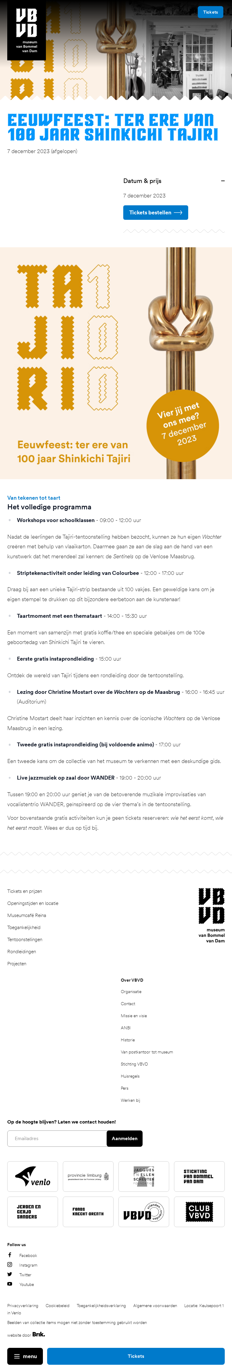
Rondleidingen (21, 951)
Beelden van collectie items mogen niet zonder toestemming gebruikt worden (77, 1322)
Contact (128, 1003)
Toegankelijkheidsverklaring (101, 1305)
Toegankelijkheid (23, 927)
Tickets (136, 1356)
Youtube (26, 1284)
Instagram (28, 1265)
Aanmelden (124, 1138)
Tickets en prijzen (24, 891)
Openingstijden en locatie (32, 903)
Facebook (28, 1255)
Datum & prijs (142, 180)
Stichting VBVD (134, 1064)
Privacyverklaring (22, 1305)
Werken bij (130, 1100)
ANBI (126, 1027)
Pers (124, 1088)
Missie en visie (134, 1015)
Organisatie (131, 991)
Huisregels (130, 1076)
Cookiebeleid (57, 1305)
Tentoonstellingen (24, 939)
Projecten (16, 963)
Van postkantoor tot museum (147, 1052)
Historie (128, 1039)
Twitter (25, 1274)
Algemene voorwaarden (155, 1305)
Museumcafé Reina (26, 915)
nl (185, 12)
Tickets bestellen (150, 212)
